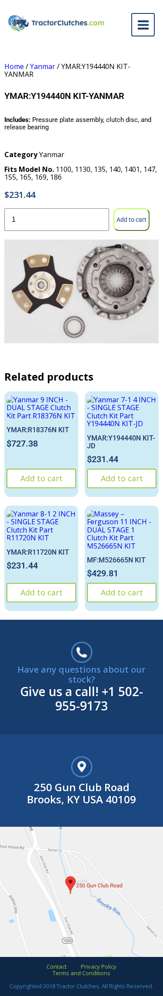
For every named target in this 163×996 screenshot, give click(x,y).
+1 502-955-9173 (99, 698)
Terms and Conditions (81, 973)
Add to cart (131, 219)
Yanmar (42, 66)
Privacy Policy (98, 966)
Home (14, 66)
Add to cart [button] (41, 478)
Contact (57, 966)
